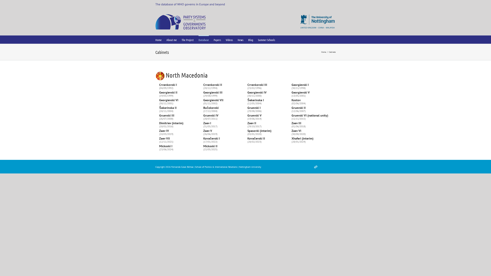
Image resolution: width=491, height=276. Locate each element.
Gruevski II (299, 108)
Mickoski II (210, 146)
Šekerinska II (168, 108)
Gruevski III (166, 115)
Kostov (296, 100)
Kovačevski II (256, 138)
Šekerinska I (255, 100)
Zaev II (251, 123)
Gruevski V (254, 115)
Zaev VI (296, 131)
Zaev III (296, 123)
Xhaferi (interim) (302, 138)
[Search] (281, 39)
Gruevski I (254, 108)
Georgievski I (300, 85)
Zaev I (207, 123)
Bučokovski (211, 108)
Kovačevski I (211, 138)
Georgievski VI (168, 100)
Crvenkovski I (168, 85)
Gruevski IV (210, 115)
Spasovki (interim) (259, 131)
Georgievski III (212, 92)
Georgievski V (301, 92)
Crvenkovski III (257, 85)
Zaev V (207, 131)
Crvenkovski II (212, 85)
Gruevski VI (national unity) (310, 115)
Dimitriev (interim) (171, 123)
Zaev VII (164, 138)
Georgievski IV (257, 92)
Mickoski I (165, 146)
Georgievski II (168, 92)
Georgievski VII (213, 100)
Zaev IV (164, 131)
